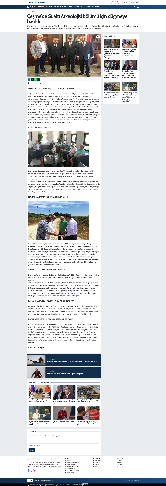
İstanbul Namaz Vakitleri (73, 462)
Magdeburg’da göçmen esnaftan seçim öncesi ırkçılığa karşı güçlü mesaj (86, 422)
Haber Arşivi (70, 472)
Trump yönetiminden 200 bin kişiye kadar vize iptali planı (88, 400)
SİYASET (97, 464)
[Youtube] (34, 470)
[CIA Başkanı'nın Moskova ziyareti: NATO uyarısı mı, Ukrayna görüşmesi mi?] (64, 392)
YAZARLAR (95, 7)
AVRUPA (56, 7)
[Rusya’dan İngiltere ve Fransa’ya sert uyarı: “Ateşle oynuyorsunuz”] (40, 392)
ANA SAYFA (32, 7)
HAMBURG (120, 459)
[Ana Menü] (138, 7)
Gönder (32, 450)
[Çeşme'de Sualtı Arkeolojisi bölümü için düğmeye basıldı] (64, 55)
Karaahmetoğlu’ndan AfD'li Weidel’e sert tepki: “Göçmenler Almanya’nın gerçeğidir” (39, 422)
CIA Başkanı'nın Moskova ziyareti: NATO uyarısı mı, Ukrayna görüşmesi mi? (64, 401)
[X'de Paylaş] (32, 79)
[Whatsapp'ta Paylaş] (35, 79)
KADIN (88, 7)
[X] (31, 470)
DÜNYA (70, 7)
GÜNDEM (41, 7)
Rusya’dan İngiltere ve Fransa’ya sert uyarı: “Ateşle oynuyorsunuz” (39, 400)
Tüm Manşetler (71, 468)
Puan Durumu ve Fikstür (73, 466)
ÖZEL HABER (31, 12)
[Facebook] (28, 470)
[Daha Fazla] (38, 79)
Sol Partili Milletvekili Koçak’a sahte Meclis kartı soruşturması (63, 422)
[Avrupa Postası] (36, 2)
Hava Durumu (71, 460)
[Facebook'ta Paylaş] (29, 79)
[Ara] (135, 7)
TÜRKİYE (63, 7)
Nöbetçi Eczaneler (72, 459)
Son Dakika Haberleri (73, 470)
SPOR (83, 7)
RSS (30, 480)
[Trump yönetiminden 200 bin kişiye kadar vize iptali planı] (88, 392)
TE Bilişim (136, 480)
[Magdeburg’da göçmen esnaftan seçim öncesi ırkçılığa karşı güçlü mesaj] (88, 413)
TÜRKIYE (97, 462)
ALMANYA (48, 7)
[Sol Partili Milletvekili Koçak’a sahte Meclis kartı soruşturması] (64, 413)
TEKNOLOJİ (120, 464)
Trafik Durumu (71, 464)
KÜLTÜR (76, 7)
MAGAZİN (120, 466)
